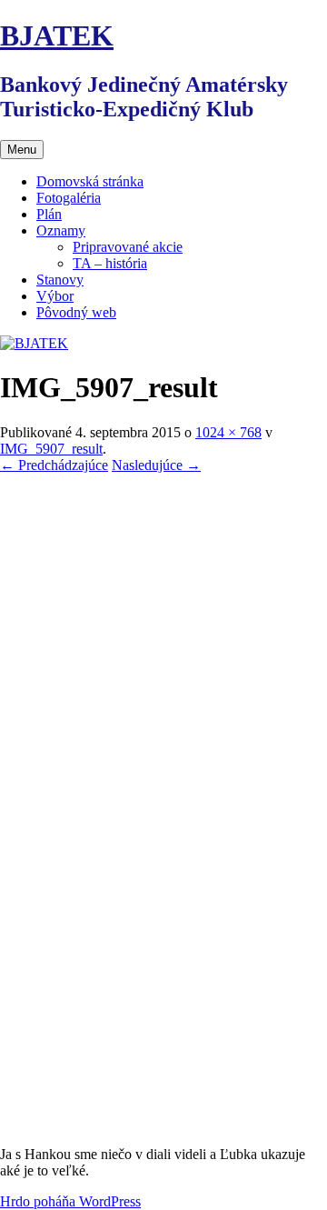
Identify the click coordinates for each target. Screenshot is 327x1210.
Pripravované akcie (128, 247)
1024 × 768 (228, 432)
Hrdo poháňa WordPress (70, 1201)
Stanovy (60, 279)
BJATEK (57, 35)
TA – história (110, 263)
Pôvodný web (76, 312)
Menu (21, 149)
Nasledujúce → (156, 465)
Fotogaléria (68, 197)
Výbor (55, 296)
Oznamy (60, 230)
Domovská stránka (90, 181)
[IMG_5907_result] (163, 1123)
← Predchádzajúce (54, 465)
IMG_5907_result (51, 448)
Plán (49, 214)
